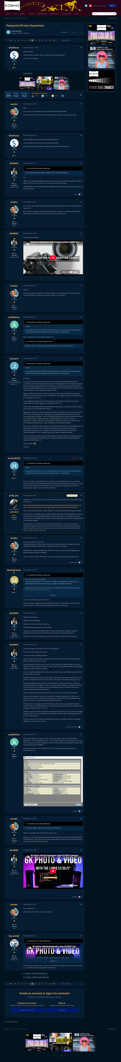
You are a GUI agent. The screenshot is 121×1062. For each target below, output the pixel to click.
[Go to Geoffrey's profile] (62, 96)
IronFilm (75, 727)
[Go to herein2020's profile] (8, 32)
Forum (15, 13)
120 (15, 67)
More (75, 13)
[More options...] (81, 47)
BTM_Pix (14, 495)
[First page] (7, 40)
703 (15, 124)
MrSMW (14, 163)
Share (65, 32)
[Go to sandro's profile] (14, 111)
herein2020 (17, 31)
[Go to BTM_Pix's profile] (14, 503)
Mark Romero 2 (73, 562)
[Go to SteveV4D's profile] (14, 943)
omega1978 (45, 341)
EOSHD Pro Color (42, 13)
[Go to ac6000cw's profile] (14, 325)
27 (42, 40)
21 (22, 40)
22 (25, 40)
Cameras (26, 33)
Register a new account (27, 1010)
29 (49, 40)
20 (18, 40)
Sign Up (112, 5)
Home (8, 13)
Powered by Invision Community (60, 1059)
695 (15, 337)
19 (15, 40)
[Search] (114, 13)
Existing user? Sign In (99, 5)
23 (28, 40)
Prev (10, 40)
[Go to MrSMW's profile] (32, 96)
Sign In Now (61, 1010)
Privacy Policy (64, 1055)
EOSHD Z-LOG (66, 13)
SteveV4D (14, 936)
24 (32, 40)
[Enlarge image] (53, 781)
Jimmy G (13, 358)
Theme (55, 1055)
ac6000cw (14, 317)
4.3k (14, 183)
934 (15, 478)
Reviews (22, 13)
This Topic (109, 13)
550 (15, 956)
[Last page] (58, 40)
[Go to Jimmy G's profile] (14, 366)
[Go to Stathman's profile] (14, 55)
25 (35, 40)
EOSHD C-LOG (54, 13)
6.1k (15, 515)
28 (46, 40)
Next (53, 40)
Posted (30, 47)
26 (39, 40)
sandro (14, 104)
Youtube (30, 13)
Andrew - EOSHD (31, 973)
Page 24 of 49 (66, 40)
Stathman (14, 47)
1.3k (15, 592)
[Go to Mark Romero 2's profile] (52, 96)
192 (15, 378)
